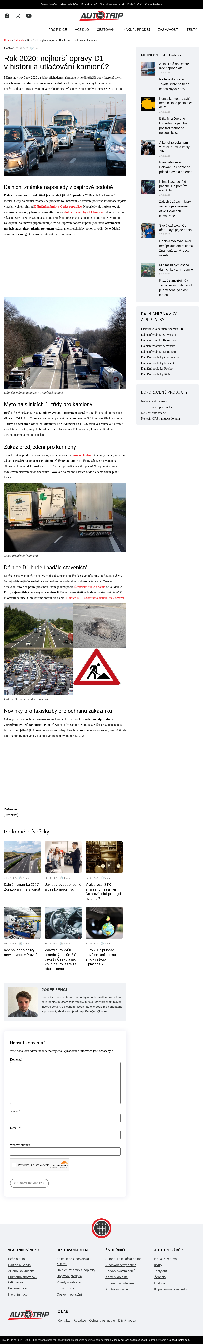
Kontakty (64, 1320)
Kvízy (158, 1265)
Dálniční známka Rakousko (158, 340)
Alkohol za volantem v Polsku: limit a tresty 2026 (174, 147)
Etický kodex (127, 1320)
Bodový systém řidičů (120, 1271)
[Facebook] (7, 16)
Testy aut (160, 1271)
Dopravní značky (49, 4)
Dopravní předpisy (69, 1276)
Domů (7, 40)
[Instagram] (18, 16)
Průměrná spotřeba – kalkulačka (22, 1279)
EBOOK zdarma (165, 1259)
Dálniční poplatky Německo (158, 363)
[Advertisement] (65, 267)
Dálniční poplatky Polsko (157, 368)
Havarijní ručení (19, 1294)
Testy (192, 29)
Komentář (17, 1059)
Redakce (79, 1320)
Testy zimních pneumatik (112, 4)
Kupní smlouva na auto (170, 1289)
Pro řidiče (57, 29)
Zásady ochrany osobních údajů (129, 1340)
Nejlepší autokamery (154, 401)
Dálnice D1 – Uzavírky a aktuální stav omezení (95, 597)
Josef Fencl (9, 48)
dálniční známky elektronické (84, 212)
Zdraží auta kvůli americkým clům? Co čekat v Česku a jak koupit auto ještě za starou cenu (61, 959)
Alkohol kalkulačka (69, 4)
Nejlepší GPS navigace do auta (160, 418)
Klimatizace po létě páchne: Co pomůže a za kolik (173, 186)
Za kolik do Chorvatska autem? (73, 1261)
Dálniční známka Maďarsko (158, 351)
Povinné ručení (134, 4)
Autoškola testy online (120, 1265)
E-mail (15, 1128)
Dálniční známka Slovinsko (158, 346)
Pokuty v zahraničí (69, 1282)
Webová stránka (20, 1145)
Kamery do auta (116, 1277)
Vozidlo (82, 29)
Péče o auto (16, 1259)
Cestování (106, 29)
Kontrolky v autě (89, 4)
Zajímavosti (168, 29)
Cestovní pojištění (153, 4)
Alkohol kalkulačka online (123, 1259)
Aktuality (19, 40)
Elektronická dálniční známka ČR (162, 329)
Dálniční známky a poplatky (76, 1270)
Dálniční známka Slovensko (158, 334)
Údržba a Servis (19, 1265)
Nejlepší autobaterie (153, 413)
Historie (159, 1283)
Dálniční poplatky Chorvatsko (160, 357)
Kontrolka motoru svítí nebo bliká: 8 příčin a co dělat (175, 103)
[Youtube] (29, 16)
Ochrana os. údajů (102, 1320)
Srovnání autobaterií (119, 1283)
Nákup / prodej (136, 29)
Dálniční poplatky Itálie (155, 374)
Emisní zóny (65, 1288)
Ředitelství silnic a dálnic (89, 587)
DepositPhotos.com (179, 1340)
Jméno (15, 1111)
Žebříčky (160, 1277)
